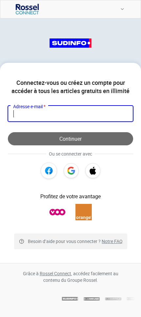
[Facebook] (49, 170)
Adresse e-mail (29, 106)
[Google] (71, 170)
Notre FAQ (112, 241)
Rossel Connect (55, 273)
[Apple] (92, 170)
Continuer (70, 138)
